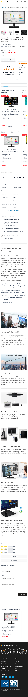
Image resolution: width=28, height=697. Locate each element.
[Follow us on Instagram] (10, 677)
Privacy (16, 668)
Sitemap (17, 661)
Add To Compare (7, 44)
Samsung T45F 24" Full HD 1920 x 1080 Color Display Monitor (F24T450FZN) (10, 153)
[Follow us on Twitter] (6, 677)
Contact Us (4, 663)
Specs (14, 84)
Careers (3, 668)
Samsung (5, 7)
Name (2, 568)
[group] (25, 2)
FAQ (16, 670)
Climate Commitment (6, 670)
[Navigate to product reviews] (4, 46)
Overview (6, 84)
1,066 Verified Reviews (9, 72)
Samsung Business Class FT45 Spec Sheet (14, 178)
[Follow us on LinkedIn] (13, 677)
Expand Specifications (15, 210)
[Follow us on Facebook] (2, 677)
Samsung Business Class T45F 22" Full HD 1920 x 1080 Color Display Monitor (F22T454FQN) (10, 629)
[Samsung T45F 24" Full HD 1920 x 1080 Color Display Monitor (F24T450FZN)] (11, 141)
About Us (3, 661)
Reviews (22, 84)
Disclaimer (17, 663)
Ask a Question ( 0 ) (20, 46)
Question (3, 582)
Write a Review (11, 46)
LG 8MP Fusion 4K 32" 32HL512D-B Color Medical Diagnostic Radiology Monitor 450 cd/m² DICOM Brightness (11, 113)
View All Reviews (9, 74)
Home (2, 7)
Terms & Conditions (19, 666)
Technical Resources (6, 666)
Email (2, 575)
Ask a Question (14, 560)
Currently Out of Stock (8, 60)
